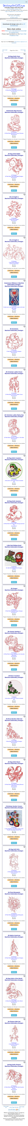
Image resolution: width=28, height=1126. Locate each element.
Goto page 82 (6, 1107)
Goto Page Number (14, 1107)
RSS (18, 1109)
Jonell (14, 310)
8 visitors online (14, 17)
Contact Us (10, 1110)
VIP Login (10, 15)
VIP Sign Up (17, 15)
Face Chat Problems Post (18, 34)
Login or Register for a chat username (14, 11)
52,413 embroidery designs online (14, 9)
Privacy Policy (15, 1110)
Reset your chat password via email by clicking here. (15, 31)
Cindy (14, 570)
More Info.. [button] (14, 104)
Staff (19, 1110)
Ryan (15, 92)
